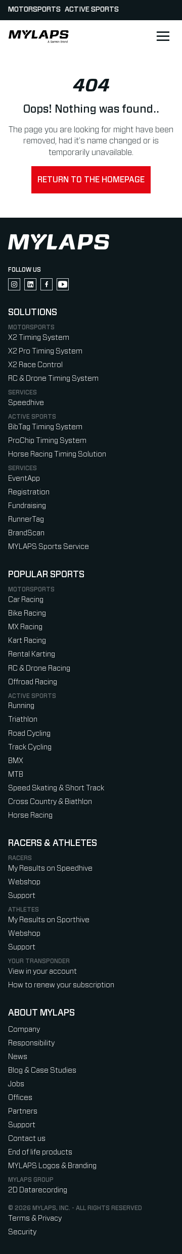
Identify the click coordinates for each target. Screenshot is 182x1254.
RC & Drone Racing (39, 668)
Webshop (24, 882)
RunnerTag (26, 519)
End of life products (40, 1152)
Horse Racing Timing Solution (57, 454)
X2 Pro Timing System (45, 351)
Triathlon (22, 719)
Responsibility (31, 1043)
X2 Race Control (35, 365)
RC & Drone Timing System (53, 378)
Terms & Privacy (35, 1218)
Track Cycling (30, 747)
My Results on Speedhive (50, 868)
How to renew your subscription (61, 985)
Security (22, 1232)
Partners (22, 1111)
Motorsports (34, 9)
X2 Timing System (38, 337)
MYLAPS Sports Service (48, 546)
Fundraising (27, 506)
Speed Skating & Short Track (56, 788)
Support (21, 895)
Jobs (16, 1084)
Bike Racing (27, 613)
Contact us (27, 1138)
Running (21, 706)
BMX (15, 761)
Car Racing (25, 600)
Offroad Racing (32, 682)
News (17, 1057)
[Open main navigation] (163, 36)
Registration (29, 492)
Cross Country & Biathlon (50, 802)
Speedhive (26, 403)
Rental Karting (31, 654)
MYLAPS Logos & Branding (52, 1166)
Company (24, 1029)
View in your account (42, 971)
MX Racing (25, 627)
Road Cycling (29, 733)
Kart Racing (27, 640)
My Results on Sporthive (48, 920)
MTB (15, 774)
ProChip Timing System (47, 440)
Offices (20, 1097)
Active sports (92, 9)
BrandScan (26, 533)
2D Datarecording (37, 1190)
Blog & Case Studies (42, 1070)
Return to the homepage (91, 180)
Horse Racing (30, 815)
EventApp (24, 478)
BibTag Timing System (45, 427)
